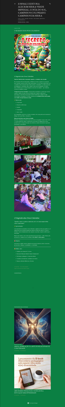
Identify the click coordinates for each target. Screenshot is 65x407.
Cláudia (27, 268)
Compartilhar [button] (16, 266)
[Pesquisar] (50, 3)
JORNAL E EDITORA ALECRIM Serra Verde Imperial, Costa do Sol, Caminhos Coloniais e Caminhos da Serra (32, 9)
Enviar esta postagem (24, 266)
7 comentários (22, 395)
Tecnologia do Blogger (34, 403)
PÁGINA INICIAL (22, 22)
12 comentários (23, 350)
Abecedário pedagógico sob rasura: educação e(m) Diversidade (29, 392)
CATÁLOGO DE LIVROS (21, 268)
